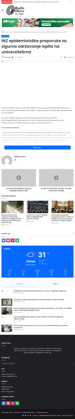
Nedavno (56, 284)
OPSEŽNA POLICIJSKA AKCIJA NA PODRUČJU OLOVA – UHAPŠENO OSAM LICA (40, 291)
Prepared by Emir (42, 412)
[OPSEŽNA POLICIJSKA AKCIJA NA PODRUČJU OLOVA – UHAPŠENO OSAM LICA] (6, 293)
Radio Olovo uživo (67, 415)
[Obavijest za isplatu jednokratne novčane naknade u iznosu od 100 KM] (6, 302)
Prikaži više (37, 147)
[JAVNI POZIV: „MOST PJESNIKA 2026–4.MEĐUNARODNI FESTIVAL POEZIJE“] (37, 207)
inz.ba (9, 123)
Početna (5, 32)
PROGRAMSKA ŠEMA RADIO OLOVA (50, 415)
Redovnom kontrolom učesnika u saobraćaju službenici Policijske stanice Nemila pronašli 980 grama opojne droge (11, 218)
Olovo (11, 32)
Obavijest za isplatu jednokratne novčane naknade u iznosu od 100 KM (39, 300)
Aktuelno (16, 32)
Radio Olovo (8, 57)
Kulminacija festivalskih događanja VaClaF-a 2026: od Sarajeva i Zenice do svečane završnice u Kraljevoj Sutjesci (62, 217)
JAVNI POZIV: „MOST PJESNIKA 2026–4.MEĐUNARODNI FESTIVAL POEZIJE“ (36, 217)
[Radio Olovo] (15, 10)
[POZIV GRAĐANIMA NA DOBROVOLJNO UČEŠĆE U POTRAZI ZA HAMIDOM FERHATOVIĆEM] (6, 319)
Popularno (19, 284)
